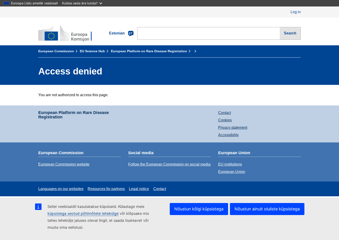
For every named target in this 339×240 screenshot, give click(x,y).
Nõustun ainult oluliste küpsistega (267, 208)
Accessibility (228, 135)
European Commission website (63, 164)
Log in (296, 12)
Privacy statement (232, 127)
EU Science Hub (92, 51)
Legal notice (139, 189)
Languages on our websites (60, 189)
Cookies (225, 120)
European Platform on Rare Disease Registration (149, 51)
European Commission (56, 51)
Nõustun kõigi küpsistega (198, 208)
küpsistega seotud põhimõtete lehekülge (83, 213)
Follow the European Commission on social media (169, 164)
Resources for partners (106, 189)
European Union (231, 172)
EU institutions (230, 164)
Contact (224, 113)
